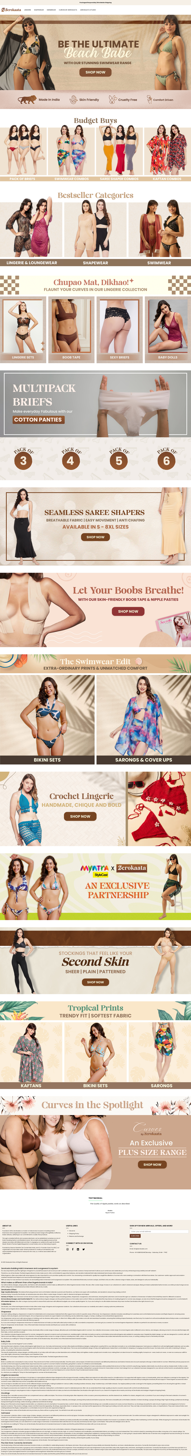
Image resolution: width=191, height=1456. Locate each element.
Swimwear (51, 10)
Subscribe (135, 1236)
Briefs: (3, 1359)
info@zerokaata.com (141, 1249)
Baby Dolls (5, 1341)
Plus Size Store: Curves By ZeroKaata (16, 1443)
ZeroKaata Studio (88, 10)
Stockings (5, 1393)
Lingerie (27, 10)
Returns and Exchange (76, 1236)
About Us (72, 1231)
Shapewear (39, 10)
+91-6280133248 (139, 1252)
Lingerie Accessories (10, 1375)
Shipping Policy (74, 1234)
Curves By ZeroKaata (68, 10)
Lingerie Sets (6, 1327)
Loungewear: (6, 1427)
